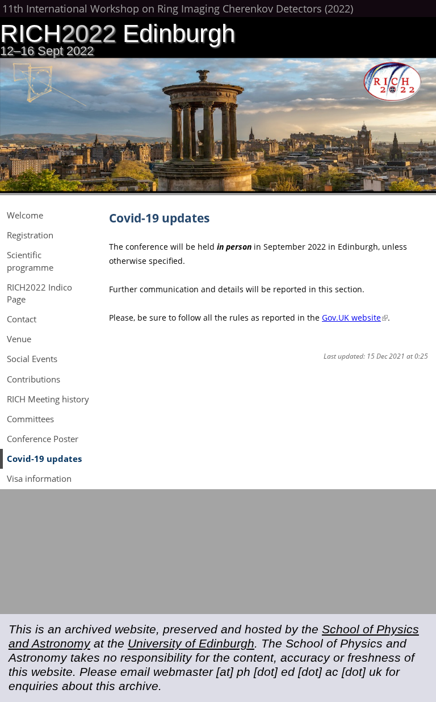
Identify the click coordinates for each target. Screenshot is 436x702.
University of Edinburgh (191, 643)
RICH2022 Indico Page (39, 293)
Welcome (25, 215)
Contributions (33, 379)
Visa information (39, 478)
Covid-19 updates (44, 458)
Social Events (32, 358)
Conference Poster (42, 438)
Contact (21, 319)
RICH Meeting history (48, 399)
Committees (30, 418)
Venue (19, 338)
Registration (30, 235)
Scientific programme (30, 260)
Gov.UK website (355, 317)
